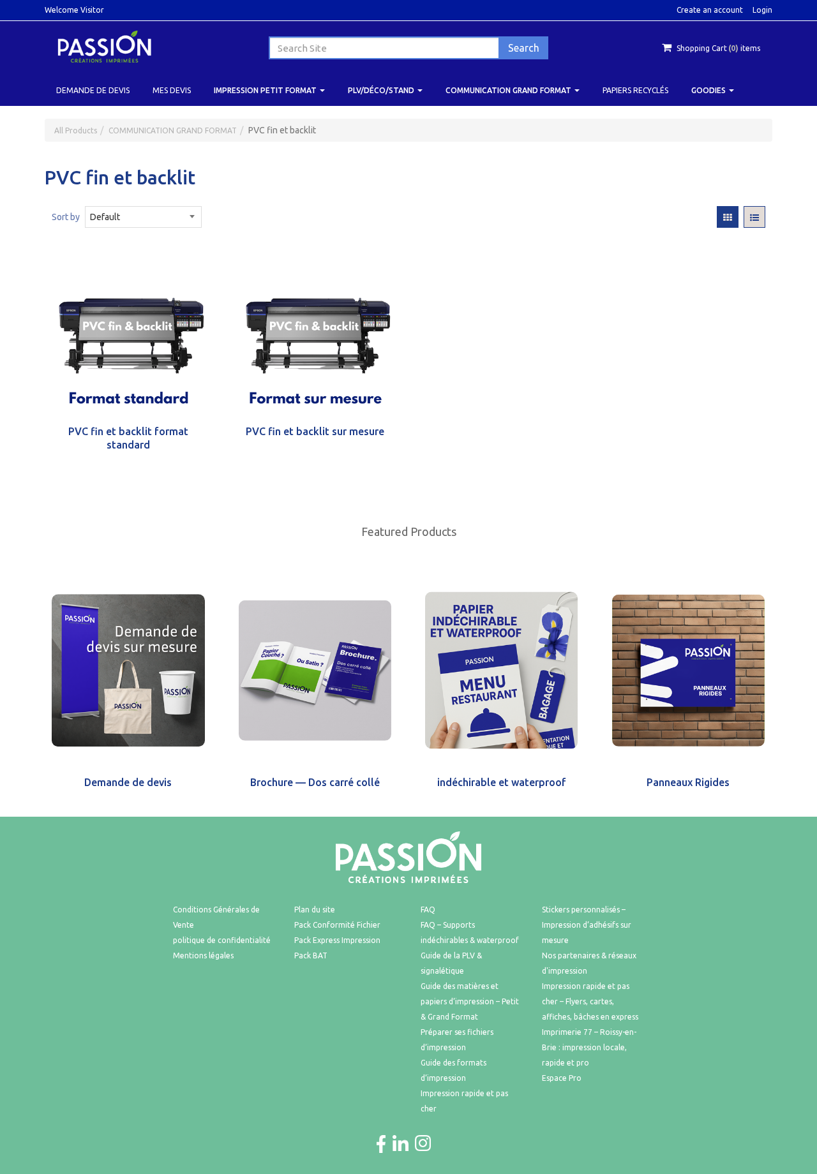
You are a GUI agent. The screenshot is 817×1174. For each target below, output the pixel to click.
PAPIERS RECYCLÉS (635, 90)
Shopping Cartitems (718, 48)
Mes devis (172, 90)
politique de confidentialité (222, 940)
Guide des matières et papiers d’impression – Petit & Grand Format (470, 1001)
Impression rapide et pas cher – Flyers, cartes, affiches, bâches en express (590, 1001)
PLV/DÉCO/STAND (382, 90)
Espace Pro (561, 1078)
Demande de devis (93, 90)
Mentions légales (203, 955)
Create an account (710, 10)
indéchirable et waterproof (501, 782)
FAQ (428, 909)
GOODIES (709, 90)
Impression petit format (266, 90)
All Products (75, 130)
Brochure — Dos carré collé (315, 782)
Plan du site (314, 909)
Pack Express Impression (337, 940)
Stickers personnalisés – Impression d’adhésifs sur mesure (586, 924)
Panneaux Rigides (688, 782)
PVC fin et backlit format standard (128, 438)
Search (523, 48)
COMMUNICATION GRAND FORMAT (509, 90)
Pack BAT (310, 955)
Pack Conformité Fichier (337, 925)
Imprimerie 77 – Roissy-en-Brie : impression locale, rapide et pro (589, 1047)
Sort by (66, 217)
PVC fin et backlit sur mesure (315, 431)
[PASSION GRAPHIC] (104, 45)
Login (762, 10)
